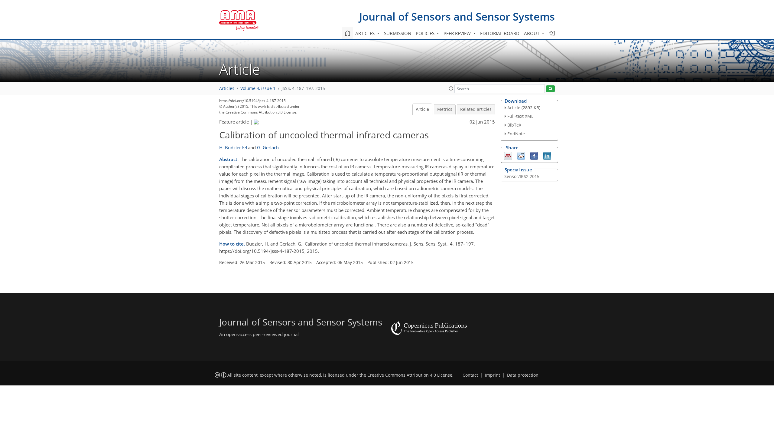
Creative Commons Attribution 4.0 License (409, 375)
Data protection (522, 375)
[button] (451, 88)
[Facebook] (534, 155)
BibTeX (514, 125)
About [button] (532, 33)
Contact (470, 375)
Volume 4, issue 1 (257, 88)
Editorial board (499, 33)
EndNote (516, 134)
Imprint (492, 375)
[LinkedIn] (547, 155)
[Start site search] (550, 88)
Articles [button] (365, 33)
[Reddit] (521, 155)
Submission (397, 33)
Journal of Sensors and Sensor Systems (457, 16)
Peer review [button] (458, 33)
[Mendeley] (508, 155)
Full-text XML (520, 116)
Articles (226, 88)
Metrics (444, 109)
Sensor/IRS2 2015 (521, 176)
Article (422, 109)
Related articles (476, 109)
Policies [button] (426, 33)
